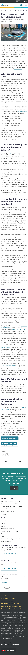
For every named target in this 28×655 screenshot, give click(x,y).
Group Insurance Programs (8, 511)
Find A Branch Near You (9, 553)
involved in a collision (18, 329)
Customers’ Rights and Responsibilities (11, 608)
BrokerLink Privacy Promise (8, 598)
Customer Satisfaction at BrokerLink (11, 606)
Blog (2, 534)
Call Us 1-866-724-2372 (10, 443)
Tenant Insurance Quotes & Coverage (11, 506)
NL (13, 548)
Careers (3, 523)
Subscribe (4, 582)
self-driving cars (22, 111)
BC (4, 548)
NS (19, 548)
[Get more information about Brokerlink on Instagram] (12, 588)
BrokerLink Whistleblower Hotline (10, 603)
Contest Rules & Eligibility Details (11, 539)
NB (10, 548)
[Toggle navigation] (26, 5)
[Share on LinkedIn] (8, 454)
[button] (18, 1)
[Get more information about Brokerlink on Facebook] (2, 588)
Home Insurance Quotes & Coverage (11, 504)
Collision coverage (6, 347)
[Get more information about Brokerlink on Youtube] (8, 588)
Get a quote (21, 469)
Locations (3, 526)
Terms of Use (4, 596)
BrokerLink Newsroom (7, 529)
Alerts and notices (6, 541)
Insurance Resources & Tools (9, 531)
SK (7, 550)
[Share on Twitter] (5, 454)
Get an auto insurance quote (9, 438)
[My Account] (21, 5)
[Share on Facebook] (2, 454)
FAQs (2, 536)
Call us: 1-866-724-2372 (10, 568)
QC (4, 550)
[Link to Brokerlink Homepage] (1, 10)
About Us (3, 521)
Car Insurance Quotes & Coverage (10, 501)
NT (16, 548)
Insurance (3, 514)
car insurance (18, 69)
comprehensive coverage (8, 365)
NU (22, 548)
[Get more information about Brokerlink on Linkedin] (5, 588)
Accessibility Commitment (8, 601)
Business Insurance (6, 509)
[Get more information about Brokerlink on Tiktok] (15, 588)
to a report (10, 153)
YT (10, 550)
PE (1, 550)
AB (2, 548)
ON (24, 548)
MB (7, 548)
